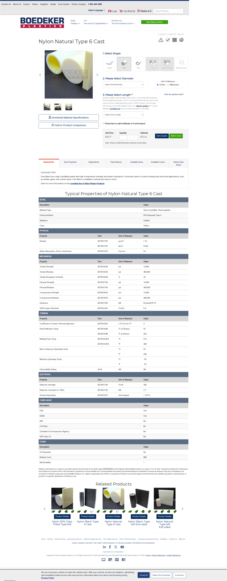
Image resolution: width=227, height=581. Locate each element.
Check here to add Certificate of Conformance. (125, 123)
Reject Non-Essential (161, 575)
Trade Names (116, 162)
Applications (94, 162)
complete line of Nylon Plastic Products (87, 183)
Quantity (123, 133)
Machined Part (181, 68)
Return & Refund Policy (128, 539)
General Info (48, 162)
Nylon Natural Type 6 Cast (113, 523)
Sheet (110, 68)
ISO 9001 (89, 543)
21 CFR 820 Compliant (123, 543)
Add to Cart (176, 136)
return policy (142, 106)
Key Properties (70, 162)
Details (62, 516)
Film (152, 68)
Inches (162, 85)
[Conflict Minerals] (181, 41)
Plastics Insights (79, 4)
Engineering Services (74, 539)
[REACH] (174, 41)
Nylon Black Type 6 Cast (88, 523)
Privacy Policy (47, 578)
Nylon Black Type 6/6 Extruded (139, 523)
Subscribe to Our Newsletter (113, 552)
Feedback (163, 539)
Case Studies (63, 4)
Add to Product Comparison (70, 125)
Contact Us (6, 4)
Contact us (115, 109)
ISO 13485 (97, 543)
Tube (138, 68)
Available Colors (158, 162)
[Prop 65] (161, 41)
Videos (35, 4)
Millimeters (174, 85)
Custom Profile (167, 68)
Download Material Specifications (70, 117)
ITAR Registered (108, 543)
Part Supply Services (110, 539)
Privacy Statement (158, 555)
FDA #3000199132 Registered (143, 543)
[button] (41, 74)
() (129, 11)
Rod (124, 68)
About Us (17, 4)
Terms (148, 555)
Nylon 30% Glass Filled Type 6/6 (62, 523)
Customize (179, 575)
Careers (26, 4)
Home (43, 539)
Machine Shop (60, 539)
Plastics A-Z (145, 11)
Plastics (50, 539)
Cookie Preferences (173, 555)
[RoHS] (167, 41)
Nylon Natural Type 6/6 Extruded (164, 524)
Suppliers (44, 4)
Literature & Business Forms (148, 539)
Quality (53, 4)
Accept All (144, 575)
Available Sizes (136, 162)
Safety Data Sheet (178, 163)
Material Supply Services (93, 539)
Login (114, 11)
